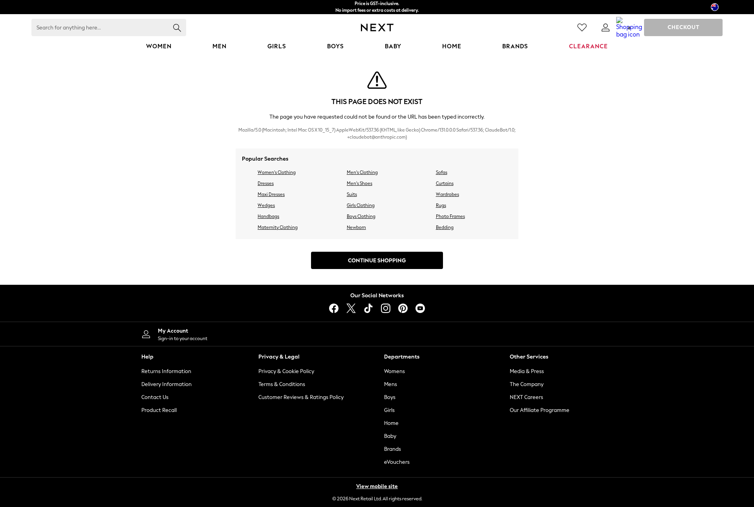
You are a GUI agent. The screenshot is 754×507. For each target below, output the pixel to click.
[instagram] (385, 308)
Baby (390, 436)
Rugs (441, 205)
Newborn (356, 227)
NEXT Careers (526, 397)
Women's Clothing (277, 172)
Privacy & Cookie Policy (286, 371)
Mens (390, 384)
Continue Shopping (377, 260)
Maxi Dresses (271, 194)
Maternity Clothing (278, 227)
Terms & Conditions (281, 384)
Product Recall (159, 410)
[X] (351, 308)
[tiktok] (368, 308)
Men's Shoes (359, 183)
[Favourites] (582, 27)
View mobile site (377, 486)
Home (391, 423)
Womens (394, 371)
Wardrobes (447, 194)
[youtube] (420, 308)
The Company (527, 384)
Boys (389, 397)
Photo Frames (450, 216)
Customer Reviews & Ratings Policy (301, 397)
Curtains (445, 183)
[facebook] (333, 308)
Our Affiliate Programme (539, 410)
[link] (605, 27)
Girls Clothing (361, 205)
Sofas (441, 172)
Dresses (266, 183)
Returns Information (166, 371)
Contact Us (154, 397)
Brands (392, 449)
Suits (352, 194)
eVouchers (397, 462)
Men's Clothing (362, 172)
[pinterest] (403, 308)
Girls (389, 410)
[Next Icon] (377, 27)
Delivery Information (166, 384)
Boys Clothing (361, 216)
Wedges (266, 205)
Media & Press (527, 371)
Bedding (445, 227)
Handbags (268, 216)
